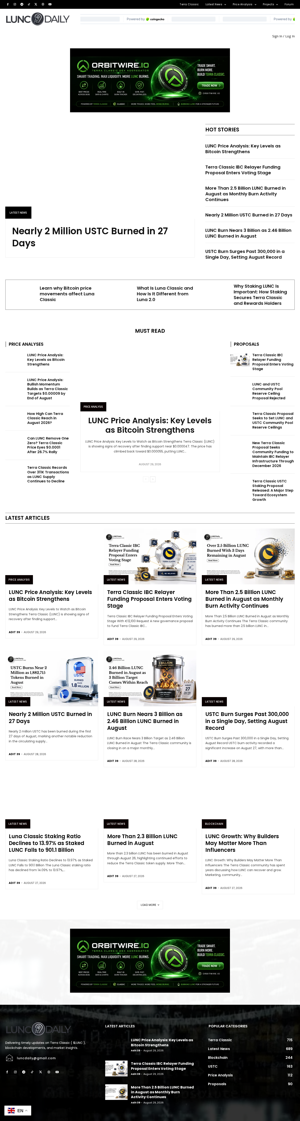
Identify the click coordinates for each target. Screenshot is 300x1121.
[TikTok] (28, 4)
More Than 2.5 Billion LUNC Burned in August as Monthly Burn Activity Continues (245, 194)
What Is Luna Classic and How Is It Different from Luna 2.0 (165, 294)
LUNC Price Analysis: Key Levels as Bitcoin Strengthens (243, 149)
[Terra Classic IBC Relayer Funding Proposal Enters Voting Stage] (240, 360)
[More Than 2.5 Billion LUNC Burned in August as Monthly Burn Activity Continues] (248, 556)
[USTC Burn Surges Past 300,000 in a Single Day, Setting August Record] (248, 679)
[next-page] (152, 479)
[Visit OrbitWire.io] (150, 80)
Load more (148, 905)
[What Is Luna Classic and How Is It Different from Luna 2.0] (119, 293)
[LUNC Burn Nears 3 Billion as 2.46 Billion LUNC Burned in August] (150, 679)
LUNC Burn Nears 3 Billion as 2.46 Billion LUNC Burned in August (248, 233)
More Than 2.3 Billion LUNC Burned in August (142, 840)
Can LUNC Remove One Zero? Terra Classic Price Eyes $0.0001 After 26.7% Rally (48, 445)
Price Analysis (93, 407)
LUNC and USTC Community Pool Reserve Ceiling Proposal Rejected (268, 391)
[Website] (42, 4)
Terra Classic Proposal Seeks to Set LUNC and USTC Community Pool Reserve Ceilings (272, 420)
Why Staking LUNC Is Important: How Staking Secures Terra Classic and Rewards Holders (260, 294)
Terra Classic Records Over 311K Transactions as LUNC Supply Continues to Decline (48, 474)
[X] (35, 4)
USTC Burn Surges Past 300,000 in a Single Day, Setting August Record (245, 254)
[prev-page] (145, 479)
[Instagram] (14, 4)
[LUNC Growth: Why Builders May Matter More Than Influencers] (248, 800)
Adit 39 (14, 632)
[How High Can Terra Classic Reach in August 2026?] (15, 418)
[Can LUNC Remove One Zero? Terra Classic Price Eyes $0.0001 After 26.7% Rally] (15, 443)
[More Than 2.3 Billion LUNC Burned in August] (150, 800)
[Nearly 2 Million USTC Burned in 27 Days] (100, 171)
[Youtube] (50, 4)
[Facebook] (7, 4)
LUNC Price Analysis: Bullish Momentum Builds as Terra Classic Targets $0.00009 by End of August (47, 389)
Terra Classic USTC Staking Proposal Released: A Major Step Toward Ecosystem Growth (272, 490)
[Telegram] (21, 4)
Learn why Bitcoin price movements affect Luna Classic (67, 294)
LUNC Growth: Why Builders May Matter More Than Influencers (242, 843)
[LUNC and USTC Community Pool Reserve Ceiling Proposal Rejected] (240, 389)
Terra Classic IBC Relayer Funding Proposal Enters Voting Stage (242, 170)
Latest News (18, 212)
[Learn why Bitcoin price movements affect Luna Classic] (22, 293)
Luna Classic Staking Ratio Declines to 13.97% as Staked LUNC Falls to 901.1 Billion (46, 843)
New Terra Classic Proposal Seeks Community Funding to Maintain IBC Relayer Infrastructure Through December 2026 (273, 454)
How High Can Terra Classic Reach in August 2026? (45, 418)
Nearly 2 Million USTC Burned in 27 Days (90, 237)
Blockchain (214, 824)
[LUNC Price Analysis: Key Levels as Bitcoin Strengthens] (15, 360)
